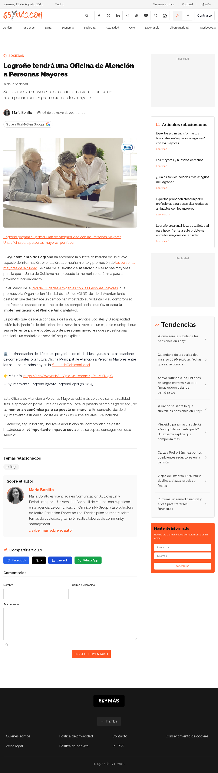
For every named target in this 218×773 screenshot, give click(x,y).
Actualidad (112, 27)
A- (177, 15)
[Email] (146, 15)
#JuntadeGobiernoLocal (71, 365)
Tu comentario (12, 604)
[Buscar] (86, 15)
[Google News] (164, 15)
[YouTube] (136, 15)
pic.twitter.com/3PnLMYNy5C (89, 376)
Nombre (8, 585)
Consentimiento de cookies (187, 736)
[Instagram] (127, 15)
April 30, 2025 (82, 384)
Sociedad (90, 27)
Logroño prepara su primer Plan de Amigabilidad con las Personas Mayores (62, 237)
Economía (68, 27)
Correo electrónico (83, 585)
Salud (48, 27)
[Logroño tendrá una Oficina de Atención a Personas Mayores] (128, 147)
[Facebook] (99, 15)
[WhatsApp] (155, 15)
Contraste (204, 15)
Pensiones (28, 27)
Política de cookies (74, 746)
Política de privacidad (76, 736)
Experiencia (152, 27)
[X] (108, 15)
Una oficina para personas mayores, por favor (39, 243)
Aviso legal (14, 746)
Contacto (119, 736)
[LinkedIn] (117, 15)
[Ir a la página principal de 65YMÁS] (23, 15)
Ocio (132, 27)
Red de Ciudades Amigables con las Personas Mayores (75, 288)
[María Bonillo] (6, 112)
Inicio (7, 84)
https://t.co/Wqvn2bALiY (44, 376)
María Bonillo (22, 113)
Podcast (187, 4)
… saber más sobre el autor (51, 530)
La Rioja (11, 467)
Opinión (7, 27)
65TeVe (206, 4)
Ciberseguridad (179, 27)
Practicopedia (207, 27)
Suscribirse (182, 566)
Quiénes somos (164, 4)
